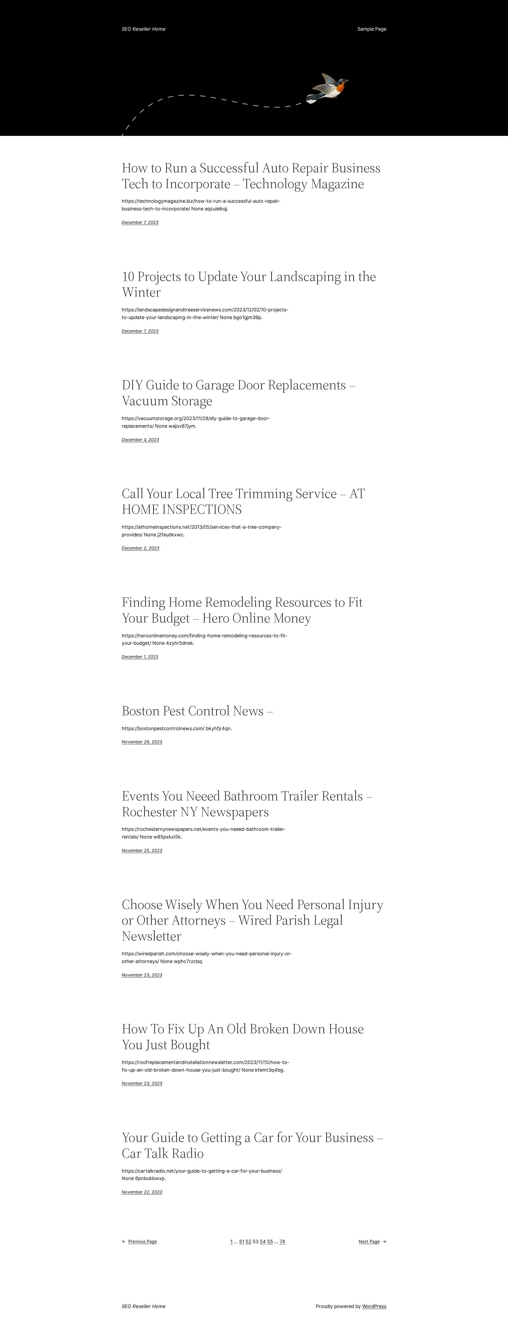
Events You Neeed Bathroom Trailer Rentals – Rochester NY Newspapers (247, 803)
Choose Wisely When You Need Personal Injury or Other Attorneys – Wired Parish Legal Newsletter (253, 920)
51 (241, 1241)
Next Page (372, 1241)
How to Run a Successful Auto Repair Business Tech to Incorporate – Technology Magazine (251, 175)
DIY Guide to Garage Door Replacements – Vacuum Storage (239, 392)
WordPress (374, 1306)
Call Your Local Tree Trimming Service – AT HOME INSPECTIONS (243, 501)
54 (263, 1241)
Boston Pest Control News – (197, 710)
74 (282, 1241)
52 (248, 1241)
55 (270, 1241)
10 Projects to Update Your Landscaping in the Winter (249, 284)
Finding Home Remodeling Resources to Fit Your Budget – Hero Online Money (242, 610)
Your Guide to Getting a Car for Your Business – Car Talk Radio (252, 1145)
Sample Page (371, 29)
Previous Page (139, 1241)
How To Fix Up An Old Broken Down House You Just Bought (243, 1036)
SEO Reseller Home (144, 29)
